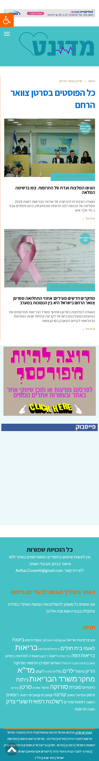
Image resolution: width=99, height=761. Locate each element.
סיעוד (45, 687)
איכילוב (46, 640)
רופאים (12, 694)
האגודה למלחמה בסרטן (22, 656)
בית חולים (71, 648)
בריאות (26, 647)
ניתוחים (88, 687)
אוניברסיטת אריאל (81, 640)
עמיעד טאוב (76, 695)
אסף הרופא (33, 640)
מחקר (86, 679)
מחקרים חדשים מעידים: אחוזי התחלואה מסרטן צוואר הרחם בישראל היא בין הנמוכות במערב (54, 300)
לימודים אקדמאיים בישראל (34, 751)
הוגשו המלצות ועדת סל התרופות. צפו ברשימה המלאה (55, 190)
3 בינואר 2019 (82, 176)
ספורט (36, 687)
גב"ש (44, 745)
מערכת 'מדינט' (60, 286)
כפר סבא (49, 758)
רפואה (90, 702)
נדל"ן (38, 758)
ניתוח (22, 679)
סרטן (26, 686)
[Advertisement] (53, 488)
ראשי (91, 81)
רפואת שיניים (74, 701)
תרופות (81, 709)
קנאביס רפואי (30, 695)
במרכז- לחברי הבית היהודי (75, 751)
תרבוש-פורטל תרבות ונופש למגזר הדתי (50, 732)
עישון (91, 694)
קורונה (59, 694)
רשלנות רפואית (46, 701)
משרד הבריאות (53, 678)
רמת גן (70, 745)
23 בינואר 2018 (82, 286)
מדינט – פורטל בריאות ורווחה (37, 739)
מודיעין (61, 739)
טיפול (80, 671)
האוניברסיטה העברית (82, 663)
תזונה (91, 709)
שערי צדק (17, 701)
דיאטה (53, 656)
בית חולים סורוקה (49, 649)
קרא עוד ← (88, 218)
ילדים (69, 670)
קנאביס (47, 695)
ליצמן (40, 671)
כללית (57, 671)
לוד (55, 751)
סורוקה (59, 686)
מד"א (26, 669)
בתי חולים (64, 656)
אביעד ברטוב (63, 176)
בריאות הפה (83, 655)
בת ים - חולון (56, 745)
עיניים (15, 687)
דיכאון (44, 656)
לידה (48, 671)
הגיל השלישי (59, 663)
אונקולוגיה (59, 640)
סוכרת (75, 687)
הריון (90, 671)
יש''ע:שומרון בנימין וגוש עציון (21, 745)
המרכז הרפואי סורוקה (32, 662)
